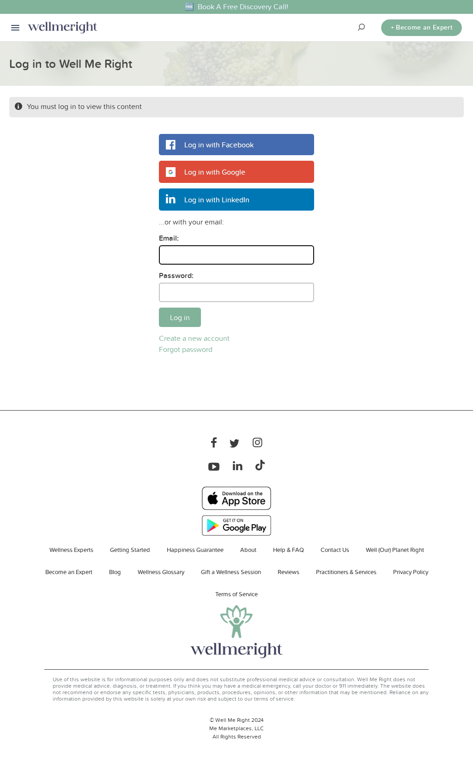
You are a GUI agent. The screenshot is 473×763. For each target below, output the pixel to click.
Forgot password (185, 349)
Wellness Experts (71, 549)
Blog (115, 572)
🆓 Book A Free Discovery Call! (236, 6)
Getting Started (130, 549)
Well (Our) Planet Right (395, 549)
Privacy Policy (410, 572)
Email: (169, 238)
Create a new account (194, 338)
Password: (176, 275)
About (248, 549)
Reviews (288, 572)
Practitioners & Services (346, 572)
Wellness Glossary (161, 572)
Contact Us (335, 549)
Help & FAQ (288, 549)
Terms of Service (236, 594)
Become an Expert (68, 572)
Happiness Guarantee (195, 549)
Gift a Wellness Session (231, 572)
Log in (180, 317)
